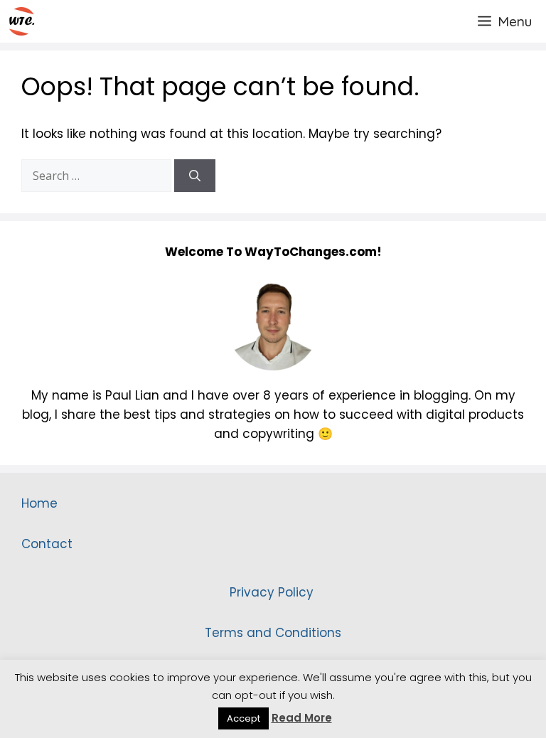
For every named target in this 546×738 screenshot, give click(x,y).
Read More (302, 717)
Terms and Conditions (273, 632)
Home (39, 503)
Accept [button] (243, 718)
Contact (47, 543)
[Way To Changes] (21, 21)
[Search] (194, 175)
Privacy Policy (273, 592)
